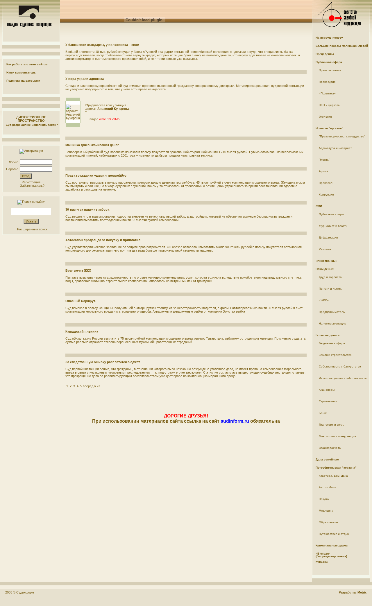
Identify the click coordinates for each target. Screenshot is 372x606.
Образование (328, 522)
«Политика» (327, 93)
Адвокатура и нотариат (335, 148)
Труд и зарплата (330, 277)
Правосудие (327, 81)
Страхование (328, 401)
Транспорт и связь (331, 424)
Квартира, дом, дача (333, 475)
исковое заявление (108, 247)
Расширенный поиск (32, 229)
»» (98, 386)
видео (94, 119)
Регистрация (31, 182)
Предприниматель (332, 311)
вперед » (89, 386)
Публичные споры (331, 214)
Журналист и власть (333, 225)
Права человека (330, 70)
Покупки (324, 499)
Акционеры (327, 389)
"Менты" (324, 159)
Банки (323, 413)
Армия (323, 171)
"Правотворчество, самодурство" (342, 136)
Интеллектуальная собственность (342, 378)
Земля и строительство (335, 354)
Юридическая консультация (105, 105)
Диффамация (328, 237)
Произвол (325, 182)
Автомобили (327, 487)
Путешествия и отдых (334, 533)
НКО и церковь (329, 105)
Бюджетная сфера (332, 343)
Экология (325, 116)
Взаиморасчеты (330, 447)
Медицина (326, 510)
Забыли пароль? (32, 185)
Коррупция (326, 194)
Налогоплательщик (332, 323)
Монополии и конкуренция (337, 436)
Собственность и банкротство (340, 366)
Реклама (325, 249)
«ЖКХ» (324, 300)
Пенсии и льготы (330, 288)
